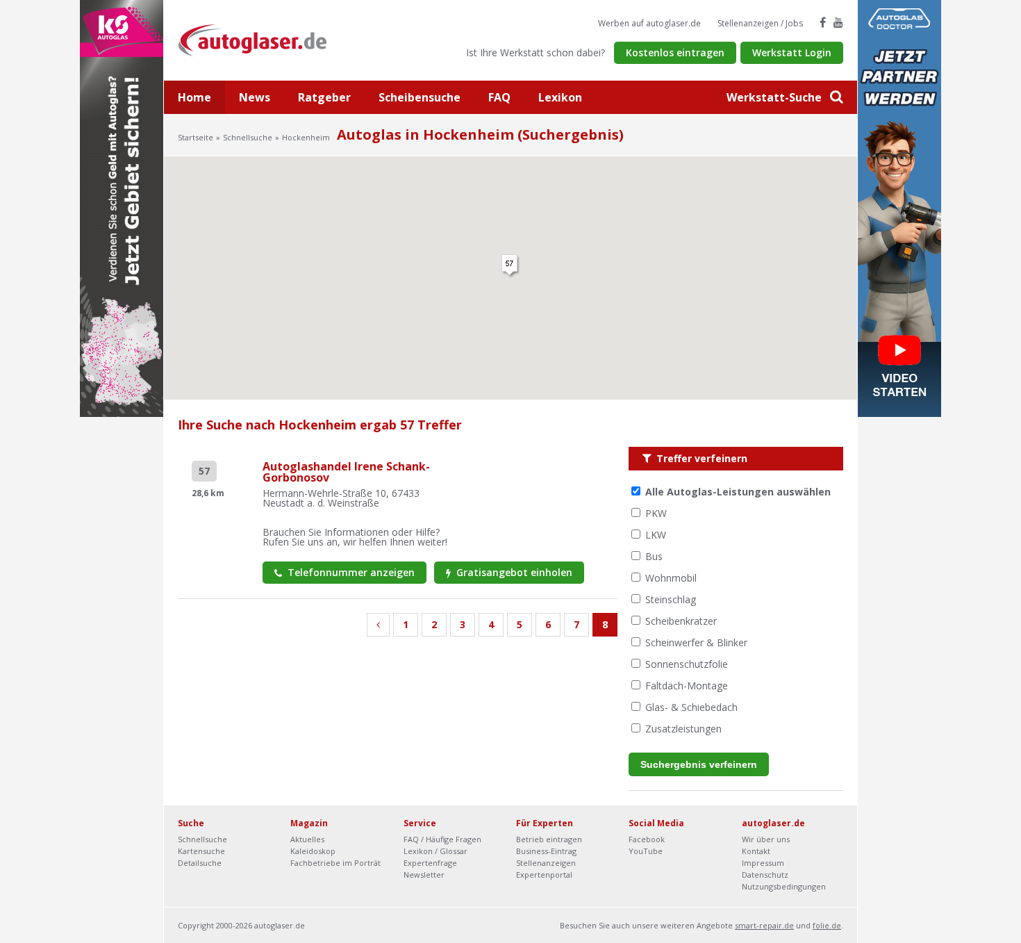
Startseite (195, 137)
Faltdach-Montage (686, 685)
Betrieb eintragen (549, 839)
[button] (510, 266)
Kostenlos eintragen (675, 52)
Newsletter (424, 874)
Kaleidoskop (312, 851)
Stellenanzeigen (546, 863)
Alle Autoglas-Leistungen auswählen (738, 491)
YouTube (646, 851)
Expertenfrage (430, 863)
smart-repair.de (764, 925)
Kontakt (756, 851)
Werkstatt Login (791, 52)
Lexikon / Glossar (435, 851)
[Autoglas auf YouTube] (838, 22)
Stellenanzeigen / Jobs (760, 23)
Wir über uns (766, 839)
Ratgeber (324, 97)
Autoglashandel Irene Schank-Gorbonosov (346, 472)
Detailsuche (200, 863)
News (254, 97)
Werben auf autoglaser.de (649, 23)
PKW (656, 513)
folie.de (827, 925)
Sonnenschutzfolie (686, 664)
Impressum (763, 863)
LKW (655, 534)
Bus (654, 556)
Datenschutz (765, 874)
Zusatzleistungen (683, 728)
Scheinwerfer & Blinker (696, 642)
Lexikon (560, 97)
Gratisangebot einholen (513, 572)
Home (194, 97)
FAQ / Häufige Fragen (442, 839)
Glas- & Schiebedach (691, 707)
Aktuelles (307, 839)
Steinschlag (670, 599)
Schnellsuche (247, 137)
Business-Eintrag (546, 851)
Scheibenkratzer (681, 621)
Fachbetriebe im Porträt (335, 863)
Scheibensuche (419, 97)
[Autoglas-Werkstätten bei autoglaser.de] (263, 39)
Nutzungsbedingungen (784, 886)
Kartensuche (201, 851)
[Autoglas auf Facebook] (823, 22)
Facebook (647, 839)
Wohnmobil (671, 577)
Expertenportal (544, 874)
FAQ (499, 97)
